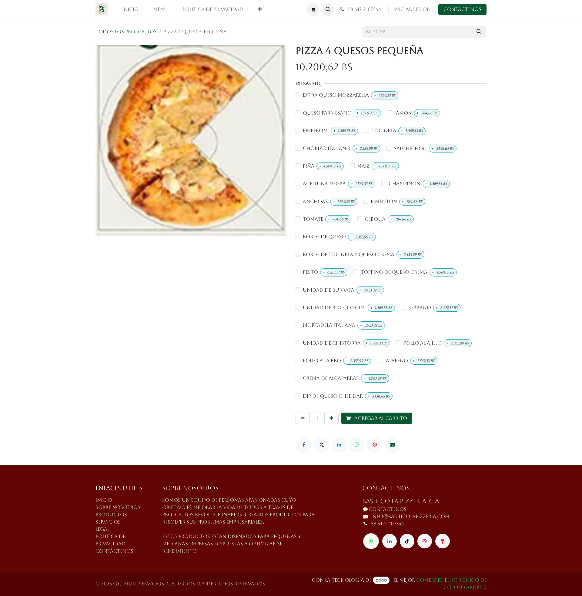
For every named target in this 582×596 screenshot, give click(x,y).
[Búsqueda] (479, 32)
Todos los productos (126, 32)
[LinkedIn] (339, 444)
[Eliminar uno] (303, 418)
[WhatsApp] (357, 444)
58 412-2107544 (364, 9)
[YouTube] (442, 541)
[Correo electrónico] (392, 444)
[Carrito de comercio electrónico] (312, 9)
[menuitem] (130, 9)
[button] (328, 9)
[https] (371, 541)
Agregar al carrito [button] (380, 418)
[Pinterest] (374, 444)
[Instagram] (424, 541)
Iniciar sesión (412, 9)
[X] (321, 444)
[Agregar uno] (331, 418)
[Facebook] (303, 444)
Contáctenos (462, 9)
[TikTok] (407, 541)
